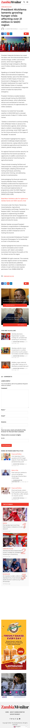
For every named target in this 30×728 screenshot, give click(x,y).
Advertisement (15, 714)
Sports (5, 523)
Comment (4, 388)
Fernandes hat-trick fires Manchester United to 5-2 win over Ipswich (14, 527)
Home (7, 712)
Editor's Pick (15, 470)
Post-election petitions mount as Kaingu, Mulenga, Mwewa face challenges (19, 475)
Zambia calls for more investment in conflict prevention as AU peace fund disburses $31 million (20, 351)
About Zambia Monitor (17, 712)
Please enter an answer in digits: (11, 435)
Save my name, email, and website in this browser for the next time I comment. (13, 430)
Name (3, 410)
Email (3, 416)
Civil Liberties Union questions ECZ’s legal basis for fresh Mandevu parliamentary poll (19, 459)
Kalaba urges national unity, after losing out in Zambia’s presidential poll (20, 364)
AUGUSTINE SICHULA (12, 28)
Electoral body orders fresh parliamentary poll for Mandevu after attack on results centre (20, 493)
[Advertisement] (15, 601)
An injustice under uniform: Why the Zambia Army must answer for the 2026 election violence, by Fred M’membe (15, 578)
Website (3, 422)
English (18, 726)
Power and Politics (6, 6)
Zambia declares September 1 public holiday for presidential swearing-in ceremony (19, 336)
